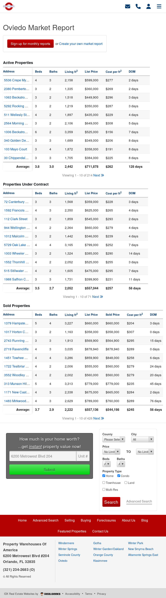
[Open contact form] (127, 6)
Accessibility (72, 594)
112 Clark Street (15, 219)
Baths (121, 459)
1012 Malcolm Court (18, 236)
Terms (88, 594)
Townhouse (113, 483)
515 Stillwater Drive (18, 270)
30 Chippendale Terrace (21, 157)
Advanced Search (139, 501)
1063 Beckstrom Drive (20, 97)
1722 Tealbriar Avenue (20, 366)
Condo (124, 476)
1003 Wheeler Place (18, 253)
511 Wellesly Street (18, 114)
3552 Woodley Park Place (23, 375)
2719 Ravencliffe (16, 349)
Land (130, 483)
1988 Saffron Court (17, 279)
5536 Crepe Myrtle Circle (22, 80)
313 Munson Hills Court (21, 383)
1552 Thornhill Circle (19, 262)
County (107, 434)
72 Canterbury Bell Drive (21, 201)
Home (109, 476)
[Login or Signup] (148, 6)
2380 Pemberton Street (20, 88)
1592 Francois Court (18, 210)
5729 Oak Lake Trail (18, 244)
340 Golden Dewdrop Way (23, 140)
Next (97, 175)
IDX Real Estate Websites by (21, 594)
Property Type (112, 471)
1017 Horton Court (17, 331)
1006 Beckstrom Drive (20, 132)
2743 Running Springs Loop (24, 340)
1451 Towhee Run (17, 357)
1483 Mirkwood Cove (19, 400)
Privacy (101, 594)
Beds (106, 459)
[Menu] (159, 6)
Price (105, 446)
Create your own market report (80, 43)
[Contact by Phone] (138, 6)
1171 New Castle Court (21, 392)
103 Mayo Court (15, 149)
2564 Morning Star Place (22, 123)
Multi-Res (111, 490)
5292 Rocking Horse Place (23, 106)
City (134, 434)
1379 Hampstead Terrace (22, 323)
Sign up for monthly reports (30, 43)
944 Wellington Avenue (21, 227)
